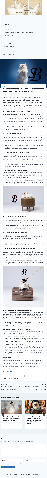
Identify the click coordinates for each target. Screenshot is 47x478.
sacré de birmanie (12, 378)
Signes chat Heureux (9, 40)
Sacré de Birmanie (6, 15)
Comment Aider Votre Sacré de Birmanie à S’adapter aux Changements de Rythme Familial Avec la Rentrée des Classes (35, 420)
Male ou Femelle (7, 49)
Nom (3, 460)
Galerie (9, 54)
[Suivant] (44, 414)
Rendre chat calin (9, 43)
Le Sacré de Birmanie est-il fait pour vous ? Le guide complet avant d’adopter (19, 32)
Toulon (18, 378)
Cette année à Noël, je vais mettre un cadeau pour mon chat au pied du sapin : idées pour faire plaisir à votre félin (35, 387)
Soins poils (7, 24)
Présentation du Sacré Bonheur (10, 51)
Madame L (7, 94)
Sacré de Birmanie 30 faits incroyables (12, 29)
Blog (4, 54)
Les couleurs (7, 21)
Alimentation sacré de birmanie (10, 27)
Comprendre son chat (9, 35)
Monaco (5, 378)
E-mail (26, 460)
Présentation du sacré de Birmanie (10, 18)
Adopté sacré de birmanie (9, 46)
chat (4, 86)
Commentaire (5, 445)
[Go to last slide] (3, 414)
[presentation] (11, 407)
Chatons (36, 15)
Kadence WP (38, 474)
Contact (12, 54)
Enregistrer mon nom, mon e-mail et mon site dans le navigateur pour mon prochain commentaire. (23, 463)
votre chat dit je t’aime (10, 38)
